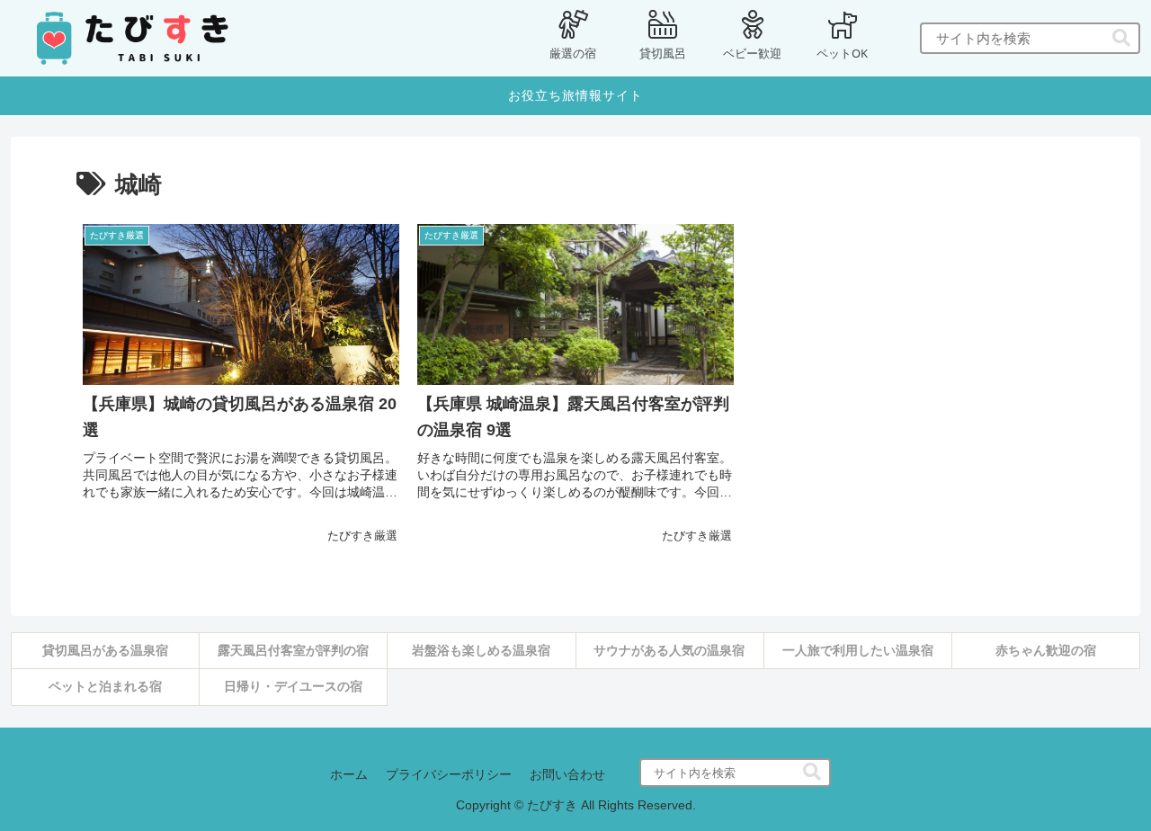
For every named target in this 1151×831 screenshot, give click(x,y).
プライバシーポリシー (449, 774)
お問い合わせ (567, 774)
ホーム (349, 774)
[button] (1121, 38)
